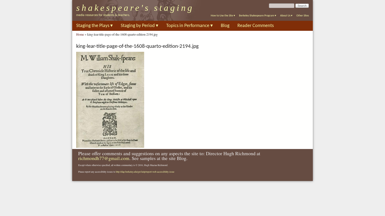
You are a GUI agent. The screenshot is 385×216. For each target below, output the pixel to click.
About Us (286, 15)
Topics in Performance (189, 25)
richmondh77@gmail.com (103, 158)
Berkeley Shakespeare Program (257, 15)
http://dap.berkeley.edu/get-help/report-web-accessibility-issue (145, 171)
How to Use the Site (223, 15)
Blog (225, 25)
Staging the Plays (94, 25)
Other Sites (302, 15)
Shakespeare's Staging (135, 8)
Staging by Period (139, 25)
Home (80, 34)
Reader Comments (255, 25)
